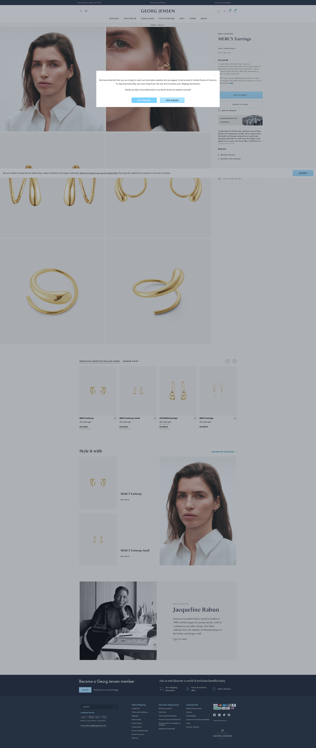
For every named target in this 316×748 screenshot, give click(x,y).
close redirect (216, 75)
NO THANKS (144, 100)
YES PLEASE (172, 100)
